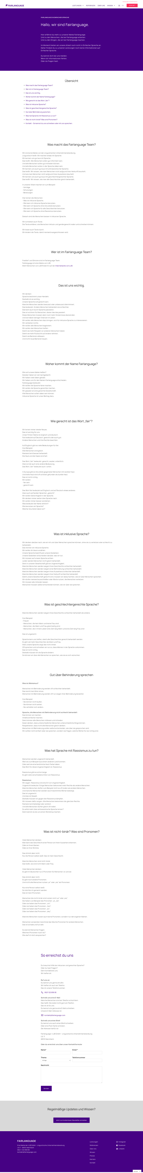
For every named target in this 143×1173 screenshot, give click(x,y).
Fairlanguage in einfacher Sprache (130, 1)
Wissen (92, 1152)
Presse (92, 1156)
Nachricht (45, 1065)
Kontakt (92, 1163)
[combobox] (137, 1171)
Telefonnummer (78, 1057)
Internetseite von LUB (63, 266)
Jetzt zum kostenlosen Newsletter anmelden (71, 1120)
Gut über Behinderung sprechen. (38, 112)
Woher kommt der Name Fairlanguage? (40, 97)
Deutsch (136, 1171)
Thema (43, 1057)
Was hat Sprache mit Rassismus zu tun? (41, 116)
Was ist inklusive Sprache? (36, 104)
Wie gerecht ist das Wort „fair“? (37, 100)
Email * (75, 1050)
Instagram (122, 1142)
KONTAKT (132, 5)
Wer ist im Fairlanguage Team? (37, 89)
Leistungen (76, 6)
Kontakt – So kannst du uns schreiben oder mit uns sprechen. (49, 123)
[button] (78, 5)
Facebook (122, 1145)
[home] (15, 5)
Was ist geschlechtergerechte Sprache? (41, 108)
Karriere (92, 1159)
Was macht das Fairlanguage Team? (39, 85)
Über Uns (101, 6)
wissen (110, 6)
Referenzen (90, 6)
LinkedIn (122, 1149)
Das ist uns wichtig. (33, 93)
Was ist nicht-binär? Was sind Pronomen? (41, 119)
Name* (43, 1050)
